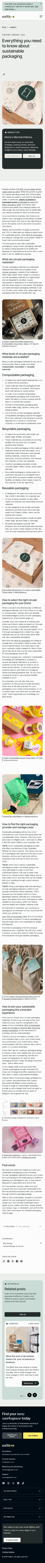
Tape (34, 344)
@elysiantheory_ (21, 592)
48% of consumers (34, 235)
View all (22, 1314)
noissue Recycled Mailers (12, 816)
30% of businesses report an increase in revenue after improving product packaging (21, 1028)
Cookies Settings (8, 1552)
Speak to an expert (12, 1436)
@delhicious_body (29, 1157)
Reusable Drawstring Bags (12, 999)
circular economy (9, 272)
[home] (8, 16)
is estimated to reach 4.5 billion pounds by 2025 (20, 202)
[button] (40, 16)
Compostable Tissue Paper (13, 344)
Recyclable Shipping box (12, 590)
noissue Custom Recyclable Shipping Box (18, 341)
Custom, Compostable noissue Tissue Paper (19, 758)
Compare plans (12, 1540)
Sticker (26, 344)
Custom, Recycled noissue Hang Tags (23, 996)
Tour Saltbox (33, 1436)
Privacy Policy (7, 1548)
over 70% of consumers (12, 916)
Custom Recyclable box (11, 1155)
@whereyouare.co (31, 816)
